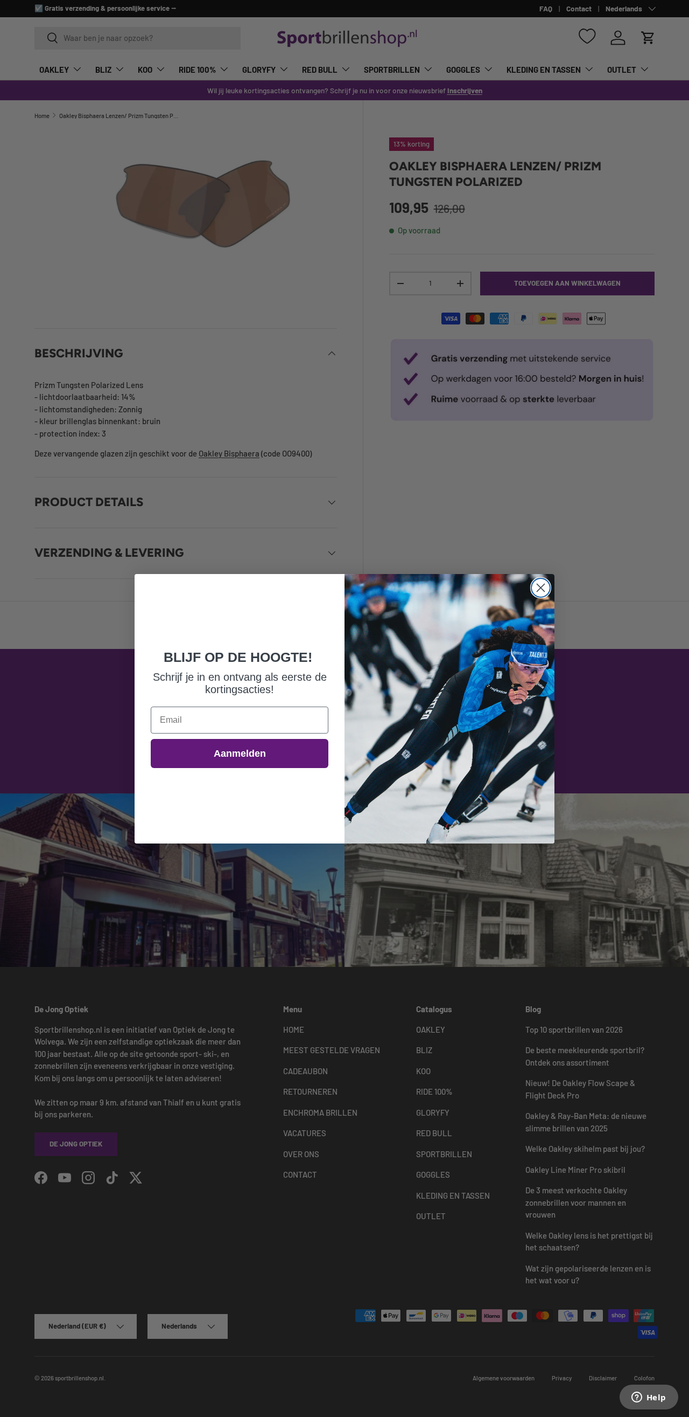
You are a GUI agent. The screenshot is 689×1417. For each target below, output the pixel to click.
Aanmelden (240, 753)
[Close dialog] (540, 587)
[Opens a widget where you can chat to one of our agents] (648, 1398)
